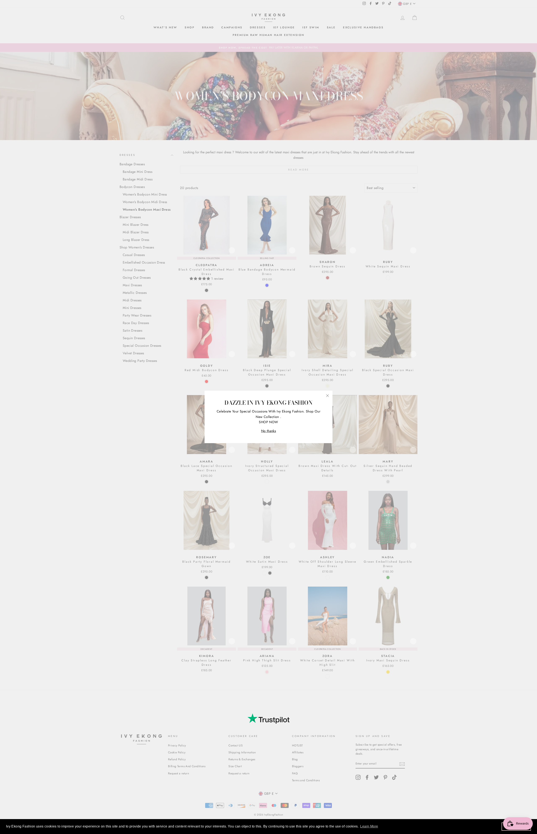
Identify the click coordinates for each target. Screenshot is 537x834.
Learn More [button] (369, 826)
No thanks (268, 430)
